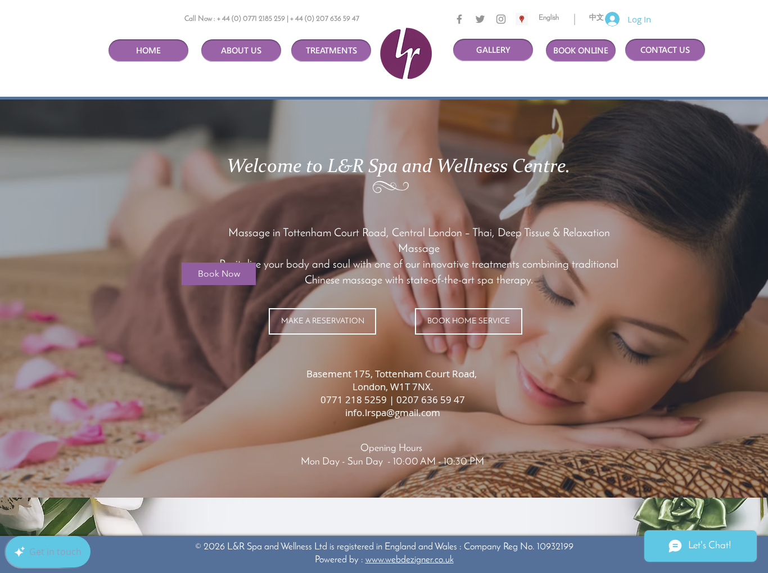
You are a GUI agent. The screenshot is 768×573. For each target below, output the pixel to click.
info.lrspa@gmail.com (392, 412)
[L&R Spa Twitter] (480, 19)
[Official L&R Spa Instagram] (501, 19)
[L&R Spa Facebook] (459, 19)
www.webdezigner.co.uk (409, 560)
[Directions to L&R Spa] (522, 19)
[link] (219, 274)
